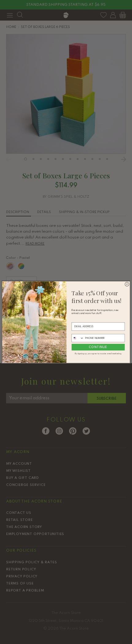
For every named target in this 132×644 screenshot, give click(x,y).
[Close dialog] (127, 284)
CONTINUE (98, 347)
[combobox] (78, 338)
